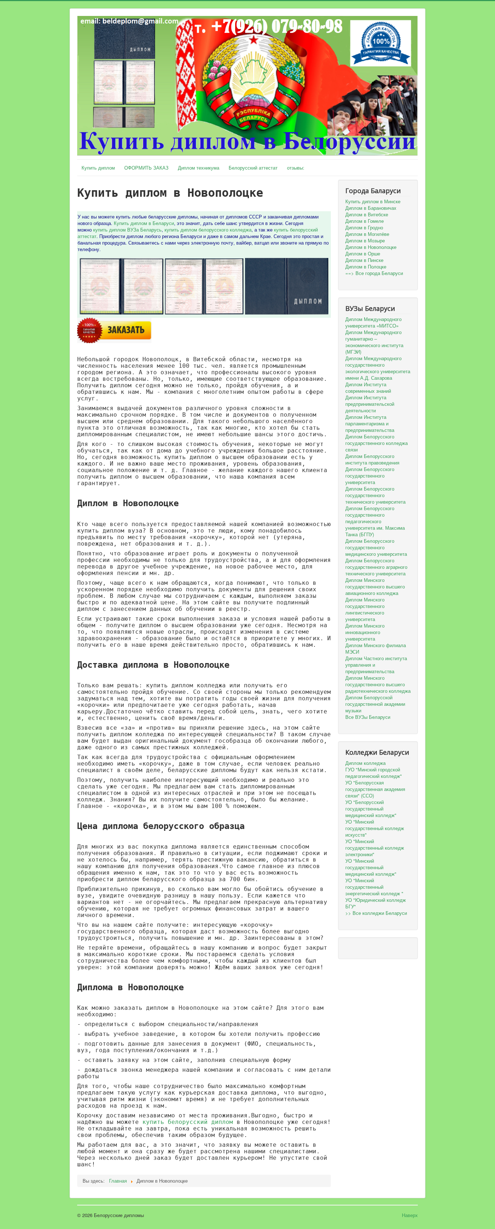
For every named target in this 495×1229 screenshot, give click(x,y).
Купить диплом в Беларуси (144, 223)
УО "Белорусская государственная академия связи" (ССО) (375, 789)
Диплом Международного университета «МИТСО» (373, 322)
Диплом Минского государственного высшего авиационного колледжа (375, 586)
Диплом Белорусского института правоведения (372, 459)
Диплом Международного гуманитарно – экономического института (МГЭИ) (374, 342)
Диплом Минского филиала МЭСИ (375, 648)
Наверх (410, 1215)
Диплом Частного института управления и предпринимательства (376, 665)
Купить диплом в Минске (372, 201)
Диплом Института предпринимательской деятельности (369, 404)
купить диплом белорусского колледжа (208, 229)
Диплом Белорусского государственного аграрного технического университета (376, 567)
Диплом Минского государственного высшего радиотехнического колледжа (378, 684)
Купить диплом (98, 167)
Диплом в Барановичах (370, 208)
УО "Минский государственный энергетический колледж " (374, 887)
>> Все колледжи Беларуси (376, 913)
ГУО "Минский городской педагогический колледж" (373, 772)
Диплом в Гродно (364, 227)
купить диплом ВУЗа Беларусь (127, 229)
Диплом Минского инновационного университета (364, 632)
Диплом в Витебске (366, 214)
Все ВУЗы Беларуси (367, 717)
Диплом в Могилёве (367, 234)
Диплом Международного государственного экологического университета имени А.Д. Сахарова (377, 368)
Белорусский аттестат (253, 167)
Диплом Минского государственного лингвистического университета (364, 609)
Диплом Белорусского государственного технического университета (375, 495)
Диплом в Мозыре (365, 240)
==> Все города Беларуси (374, 273)
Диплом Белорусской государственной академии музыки (375, 704)
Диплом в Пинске (364, 260)
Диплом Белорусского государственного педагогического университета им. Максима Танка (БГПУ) (375, 521)
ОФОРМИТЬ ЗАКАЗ (146, 167)
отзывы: (295, 167)
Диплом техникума (198, 167)
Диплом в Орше (362, 253)
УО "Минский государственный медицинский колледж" (370, 867)
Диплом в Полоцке (365, 266)
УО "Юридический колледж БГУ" (375, 903)
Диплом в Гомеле (364, 221)
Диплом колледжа (365, 763)
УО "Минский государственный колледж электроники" (374, 848)
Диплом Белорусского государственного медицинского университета (376, 547)
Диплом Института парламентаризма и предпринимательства (369, 423)
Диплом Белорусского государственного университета (369, 476)
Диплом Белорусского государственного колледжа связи (376, 443)
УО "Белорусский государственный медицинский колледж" (370, 808)
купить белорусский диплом (187, 1121)
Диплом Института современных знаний (368, 387)
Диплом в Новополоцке (370, 247)
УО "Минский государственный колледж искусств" (374, 828)
